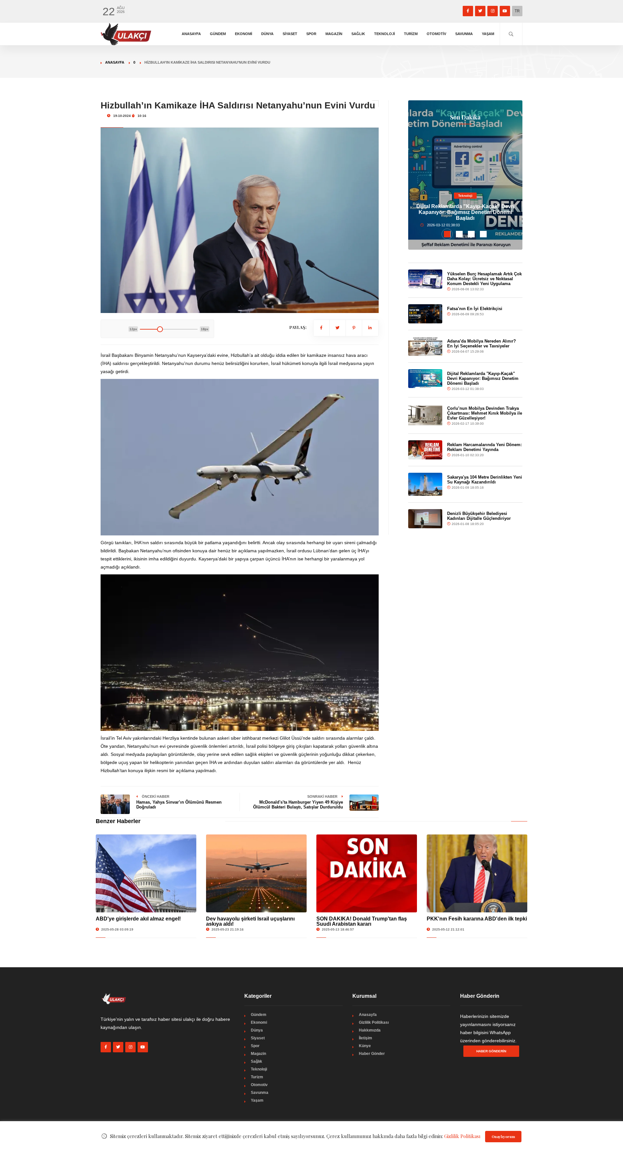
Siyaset (290, 34)
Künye (365, 1046)
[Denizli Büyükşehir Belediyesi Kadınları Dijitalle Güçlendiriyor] (425, 518)
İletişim (365, 1038)
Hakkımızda (370, 1030)
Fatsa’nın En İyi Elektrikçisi (474, 308)
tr (517, 11)
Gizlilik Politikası (374, 1022)
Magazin (333, 34)
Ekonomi (243, 34)
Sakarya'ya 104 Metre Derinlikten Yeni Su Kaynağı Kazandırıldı (484, 479)
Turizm (411, 34)
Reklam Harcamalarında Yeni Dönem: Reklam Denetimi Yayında (484, 447)
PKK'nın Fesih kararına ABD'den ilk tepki (477, 918)
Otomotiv (436, 34)
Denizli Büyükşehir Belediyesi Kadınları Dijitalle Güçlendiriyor (479, 516)
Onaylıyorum (503, 1136)
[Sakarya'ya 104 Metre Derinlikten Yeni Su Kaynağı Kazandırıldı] (425, 484)
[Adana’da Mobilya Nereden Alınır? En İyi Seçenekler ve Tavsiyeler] (425, 346)
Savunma (464, 34)
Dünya (267, 34)
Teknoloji (384, 34)
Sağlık (358, 34)
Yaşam (488, 34)
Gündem (218, 34)
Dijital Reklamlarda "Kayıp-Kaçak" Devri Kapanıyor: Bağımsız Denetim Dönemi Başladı (465, 212)
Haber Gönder (372, 1053)
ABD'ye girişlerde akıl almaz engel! (138, 918)
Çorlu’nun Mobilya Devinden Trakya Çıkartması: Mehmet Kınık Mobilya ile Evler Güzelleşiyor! (484, 413)
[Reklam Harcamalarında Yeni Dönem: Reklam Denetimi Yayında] (425, 449)
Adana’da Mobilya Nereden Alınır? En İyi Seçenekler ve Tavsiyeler (481, 343)
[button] (447, 234)
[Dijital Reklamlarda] (425, 378)
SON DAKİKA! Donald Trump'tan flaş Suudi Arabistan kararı (361, 921)
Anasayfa (191, 34)
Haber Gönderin (491, 1051)
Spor (311, 34)
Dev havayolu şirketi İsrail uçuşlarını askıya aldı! (250, 921)
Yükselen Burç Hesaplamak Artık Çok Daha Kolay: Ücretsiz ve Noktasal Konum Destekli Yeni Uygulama (484, 278)
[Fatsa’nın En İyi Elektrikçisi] (425, 313)
